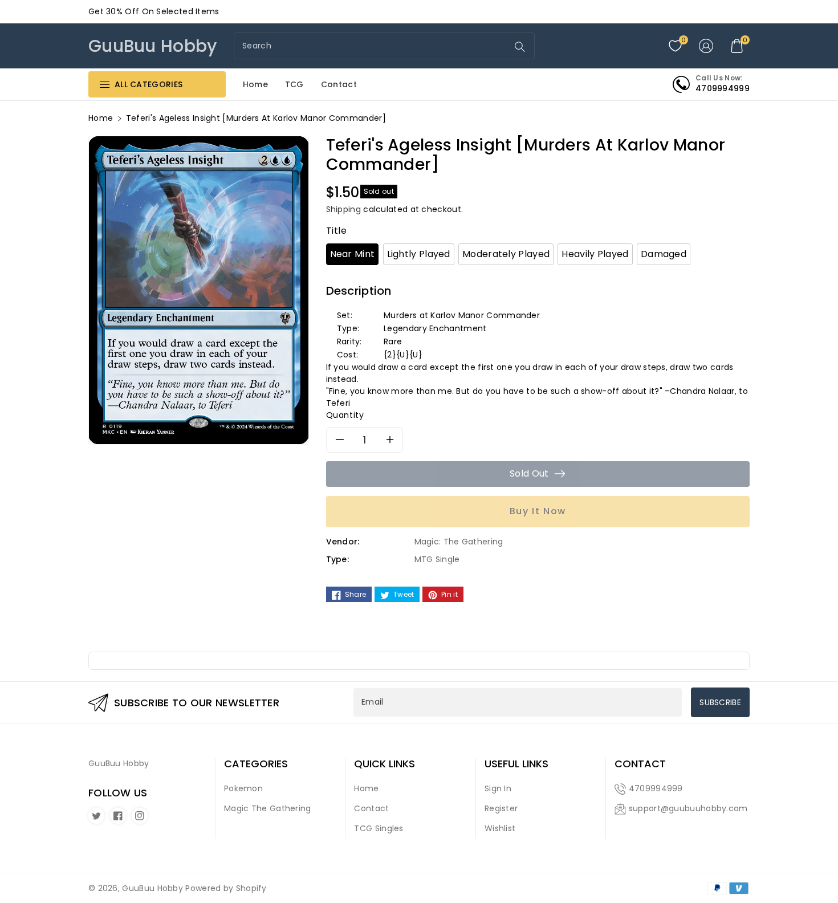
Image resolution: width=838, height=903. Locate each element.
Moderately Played (506, 254)
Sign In (498, 788)
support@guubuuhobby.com (688, 808)
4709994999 (656, 788)
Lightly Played (418, 254)
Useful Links (516, 764)
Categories (256, 764)
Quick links (384, 764)
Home (100, 118)
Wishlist (500, 828)
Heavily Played (595, 254)
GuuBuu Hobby (152, 888)
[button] (737, 46)
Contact (371, 808)
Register (501, 808)
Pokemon (243, 788)
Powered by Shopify (225, 888)
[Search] (520, 46)
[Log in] (706, 46)
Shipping (343, 209)
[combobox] (372, 46)
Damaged (663, 254)
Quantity (345, 415)
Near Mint (352, 254)
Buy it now (538, 511)
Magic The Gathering (267, 808)
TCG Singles (378, 828)
